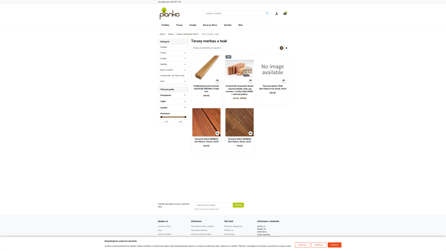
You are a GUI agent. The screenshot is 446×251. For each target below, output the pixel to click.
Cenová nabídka (164, 234)
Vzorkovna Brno (164, 226)
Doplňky (163, 64)
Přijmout (334, 245)
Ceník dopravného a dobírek (202, 226)
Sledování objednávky (233, 226)
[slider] (161, 117)
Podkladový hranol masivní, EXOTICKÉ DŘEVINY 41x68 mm (206, 89)
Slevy (160, 230)
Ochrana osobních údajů (201, 234)
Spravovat (302, 245)
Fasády (163, 58)
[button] (285, 13)
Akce (162, 81)
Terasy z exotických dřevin (187, 34)
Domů (162, 34)
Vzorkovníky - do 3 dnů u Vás (172, 75)
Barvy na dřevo (166, 70)
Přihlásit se (228, 230)
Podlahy (163, 47)
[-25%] (239, 69)
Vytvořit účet (229, 234)
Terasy (170, 34)
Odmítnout (319, 245)
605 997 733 (176, 2)
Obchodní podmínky (199, 230)
